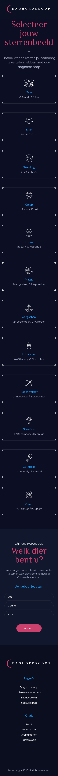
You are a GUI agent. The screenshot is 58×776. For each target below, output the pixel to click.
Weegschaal (29, 317)
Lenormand (29, 729)
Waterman (29, 467)
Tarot (29, 724)
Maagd (29, 280)
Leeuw (29, 242)
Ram (29, 92)
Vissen (29, 504)
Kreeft (29, 205)
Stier (29, 130)
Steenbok (29, 429)
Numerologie (29, 740)
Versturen (29, 628)
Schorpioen (29, 354)
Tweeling (29, 167)
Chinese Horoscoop (29, 692)
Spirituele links (29, 703)
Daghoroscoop (29, 687)
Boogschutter (29, 392)
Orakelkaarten (29, 734)
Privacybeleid (29, 697)
